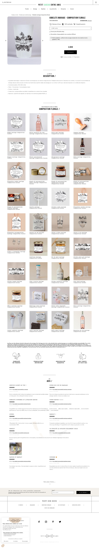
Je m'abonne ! (83, 492)
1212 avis (89, 20)
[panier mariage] (96, 2)
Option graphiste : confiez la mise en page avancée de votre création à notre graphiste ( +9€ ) (69, 39)
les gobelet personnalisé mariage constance (62, 389)
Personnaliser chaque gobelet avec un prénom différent (63, 34)
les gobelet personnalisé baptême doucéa (62, 461)
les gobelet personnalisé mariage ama (21, 432)
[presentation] (6, 40)
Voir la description (54, 20)
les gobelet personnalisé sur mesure (20, 389)
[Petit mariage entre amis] (49, 4)
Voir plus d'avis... (50, 481)
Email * (53, 490)
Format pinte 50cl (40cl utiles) (57, 31)
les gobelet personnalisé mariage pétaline (22, 461)
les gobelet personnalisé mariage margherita (62, 418)
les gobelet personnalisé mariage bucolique (22, 418)
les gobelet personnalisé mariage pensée (61, 432)
